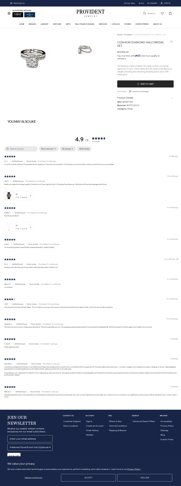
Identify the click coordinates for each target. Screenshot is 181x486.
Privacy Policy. (134, 469)
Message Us (19, 3)
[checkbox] (84, 149)
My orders (152, 3)
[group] (32, 58)
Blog (141, 3)
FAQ (110, 415)
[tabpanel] (91, 274)
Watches (57, 24)
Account (90, 415)
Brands (32, 24)
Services (103, 24)
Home (119, 35)
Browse (163, 415)
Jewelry (45, 24)
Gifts (68, 24)
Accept (88, 477)
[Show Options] (50, 447)
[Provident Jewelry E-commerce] (90, 13)
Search (135, 415)
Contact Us (68, 415)
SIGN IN (167, 3)
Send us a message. (140, 91)
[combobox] (29, 447)
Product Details (125, 97)
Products (128, 35)
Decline (144, 477)
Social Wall (129, 3)
